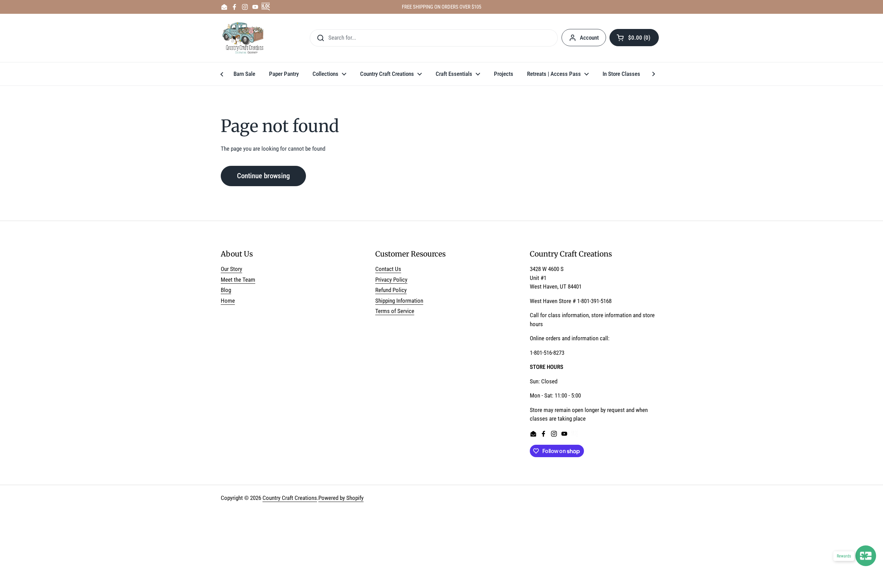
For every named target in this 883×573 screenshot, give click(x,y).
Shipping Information (399, 300)
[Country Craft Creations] (244, 38)
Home (228, 300)
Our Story (231, 268)
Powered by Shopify (341, 497)
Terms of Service (394, 311)
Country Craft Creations (289, 497)
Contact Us (388, 268)
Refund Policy (391, 289)
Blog (226, 289)
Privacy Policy (391, 279)
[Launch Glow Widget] (865, 555)
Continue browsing (263, 175)
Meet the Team (238, 279)
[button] (634, 37)
